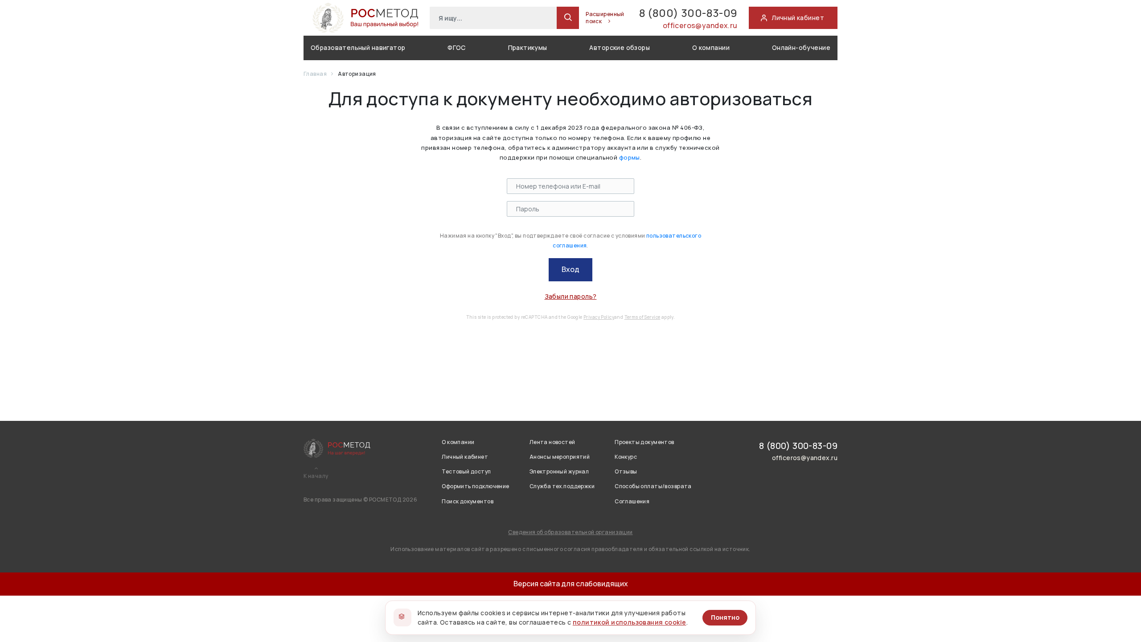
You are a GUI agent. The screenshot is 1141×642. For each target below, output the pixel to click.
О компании (711, 47)
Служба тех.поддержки (562, 486)
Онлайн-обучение (801, 47)
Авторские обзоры (619, 47)
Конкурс (626, 457)
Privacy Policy (598, 317)
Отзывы (626, 471)
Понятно (725, 617)
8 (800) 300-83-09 (688, 12)
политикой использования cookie (629, 622)
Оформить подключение (475, 486)
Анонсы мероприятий (559, 457)
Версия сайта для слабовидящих (570, 583)
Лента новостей (552, 442)
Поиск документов (467, 501)
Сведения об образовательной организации (570, 532)
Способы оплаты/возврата (653, 486)
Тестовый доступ (466, 471)
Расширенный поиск (605, 18)
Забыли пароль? (571, 296)
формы (629, 157)
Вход (570, 269)
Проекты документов (644, 442)
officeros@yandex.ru (700, 25)
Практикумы (527, 47)
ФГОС (456, 47)
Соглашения (632, 501)
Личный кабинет (465, 457)
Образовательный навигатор (358, 47)
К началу (316, 476)
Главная (316, 74)
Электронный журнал (559, 471)
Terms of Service (642, 317)
